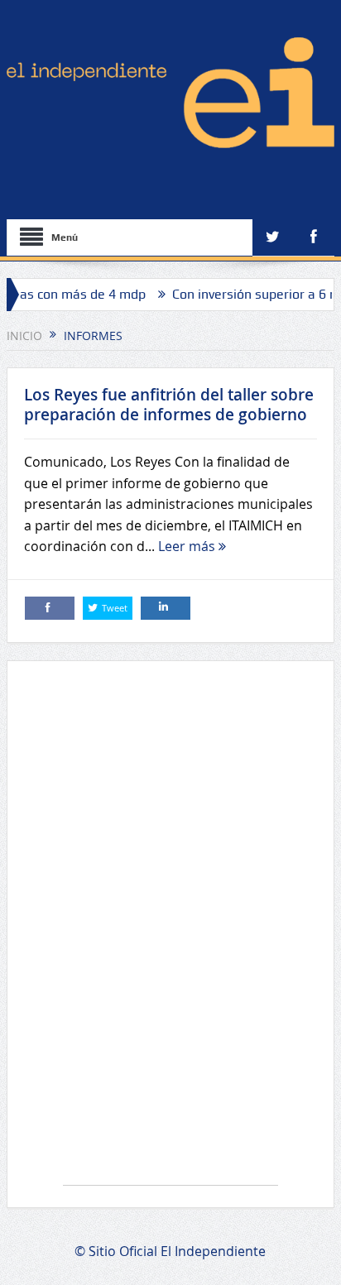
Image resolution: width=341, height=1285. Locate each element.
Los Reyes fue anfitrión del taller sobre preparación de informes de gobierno (169, 405)
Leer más (188, 546)
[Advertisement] (170, 931)
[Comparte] (49, 608)
